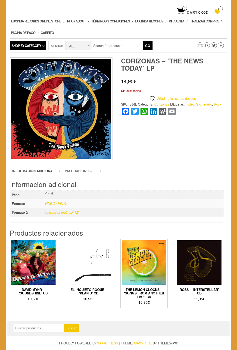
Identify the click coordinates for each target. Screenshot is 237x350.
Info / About (76, 21)
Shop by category (26, 45)
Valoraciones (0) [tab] (80, 171)
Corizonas (161, 104)
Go (147, 45)
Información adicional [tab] (33, 171)
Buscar (71, 328)
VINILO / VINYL (56, 203)
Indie (189, 104)
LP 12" (74, 212)
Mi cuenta (176, 21)
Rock (217, 104)
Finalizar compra (204, 21)
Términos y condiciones (110, 21)
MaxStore (143, 343)
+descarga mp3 (56, 212)
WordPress (107, 343)
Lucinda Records (149, 21)
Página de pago (23, 32)
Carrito (47, 32)
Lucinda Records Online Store (36, 21)
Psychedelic (203, 104)
